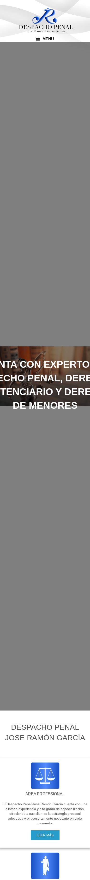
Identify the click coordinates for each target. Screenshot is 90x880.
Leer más (45, 835)
